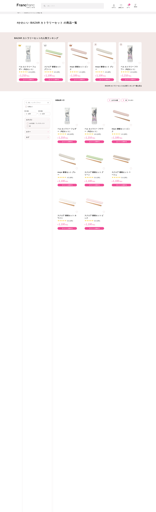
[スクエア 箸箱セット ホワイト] (67, 202)
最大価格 (40, 111)
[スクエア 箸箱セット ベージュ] (121, 159)
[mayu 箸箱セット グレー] (104, 53)
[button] (48, 102)
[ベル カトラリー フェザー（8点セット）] (28, 53)
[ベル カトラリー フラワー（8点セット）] (130, 53)
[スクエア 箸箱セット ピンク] (94, 202)
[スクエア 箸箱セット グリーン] (53, 53)
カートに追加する (29, 79)
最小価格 (27, 111)
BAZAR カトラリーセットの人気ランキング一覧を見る (123, 86)
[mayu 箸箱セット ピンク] (79, 53)
